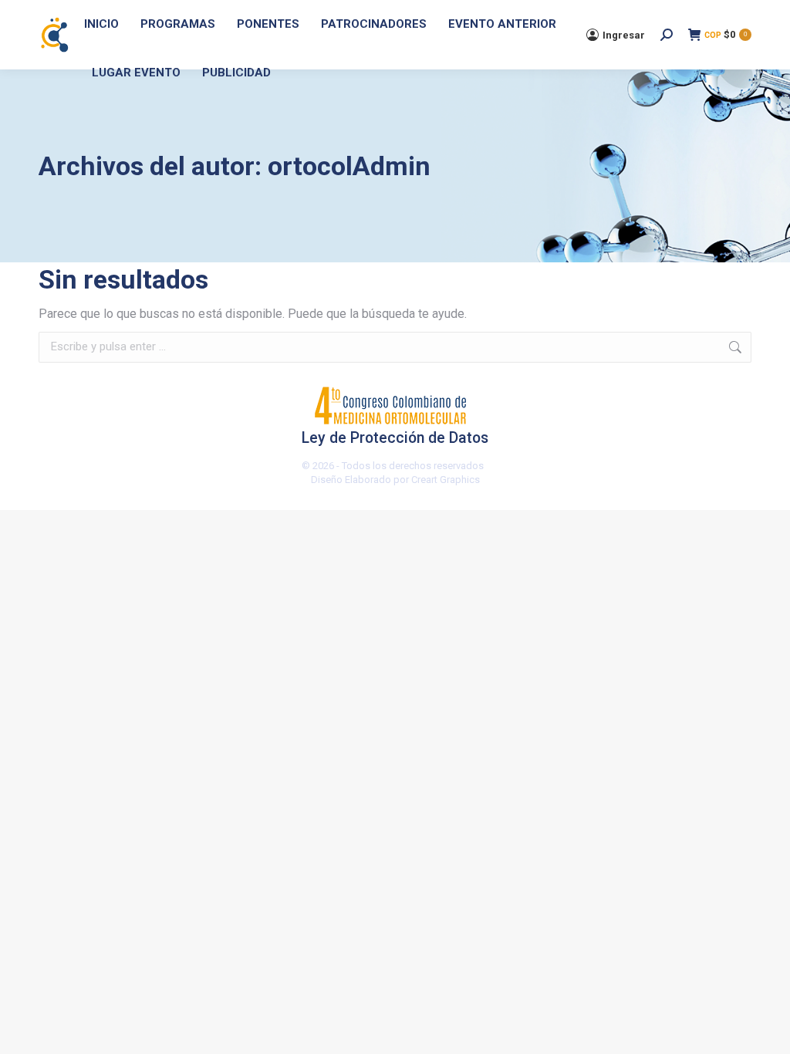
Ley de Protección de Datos (395, 438)
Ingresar (624, 35)
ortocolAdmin (349, 165)
